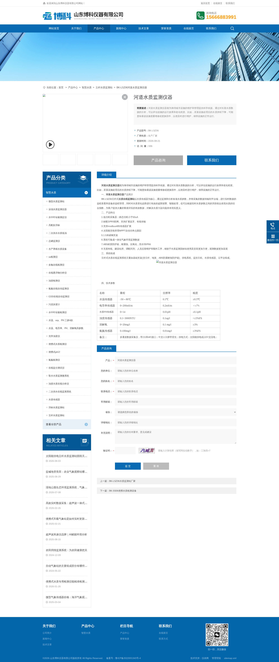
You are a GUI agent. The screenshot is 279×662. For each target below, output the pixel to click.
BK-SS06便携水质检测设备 (122, 490)
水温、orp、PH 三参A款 (61, 320)
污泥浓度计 (54, 304)
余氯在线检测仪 (56, 264)
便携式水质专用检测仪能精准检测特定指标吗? (72, 581)
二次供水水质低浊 (58, 233)
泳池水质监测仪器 (58, 209)
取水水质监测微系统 (59, 375)
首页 (61, 87)
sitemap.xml (230, 658)
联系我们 (230, 3)
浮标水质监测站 (56, 407)
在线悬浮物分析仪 (58, 272)
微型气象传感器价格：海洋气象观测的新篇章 (72, 597)
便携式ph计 (54, 352)
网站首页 (54, 28)
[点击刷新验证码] (147, 450)
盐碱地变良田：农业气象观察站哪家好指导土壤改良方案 (78, 471)
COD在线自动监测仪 (59, 296)
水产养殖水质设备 (58, 249)
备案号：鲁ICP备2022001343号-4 (123, 658)
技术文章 (144, 28)
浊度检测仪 (54, 280)
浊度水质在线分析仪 (59, 383)
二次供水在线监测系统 (60, 391)
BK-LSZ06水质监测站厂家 (122, 481)
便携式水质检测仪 (58, 344)
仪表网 (205, 658)
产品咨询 (158, 160)
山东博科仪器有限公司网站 (69, 3)
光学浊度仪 (54, 336)
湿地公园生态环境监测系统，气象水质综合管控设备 (75, 487)
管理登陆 (216, 658)
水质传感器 (54, 399)
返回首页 (205, 3)
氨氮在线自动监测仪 (59, 288)
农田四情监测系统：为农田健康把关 (66, 550)
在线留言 (217, 3)
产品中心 (99, 28)
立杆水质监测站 (104, 87)
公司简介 (47, 633)
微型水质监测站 (56, 201)
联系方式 (163, 638)
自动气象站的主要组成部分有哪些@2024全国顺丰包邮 (77, 565)
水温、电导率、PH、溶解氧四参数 (66, 328)
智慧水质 (87, 87)
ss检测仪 (53, 257)
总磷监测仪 (54, 241)
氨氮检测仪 (54, 360)
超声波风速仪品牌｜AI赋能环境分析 (66, 534)
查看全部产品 (53, 424)
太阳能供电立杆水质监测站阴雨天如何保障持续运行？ (77, 456)
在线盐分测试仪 (56, 368)
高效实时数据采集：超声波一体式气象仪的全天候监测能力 (79, 503)
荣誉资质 (166, 28)
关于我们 (76, 28)
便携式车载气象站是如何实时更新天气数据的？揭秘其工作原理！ (83, 518)
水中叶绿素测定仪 (58, 217)
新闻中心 (121, 28)
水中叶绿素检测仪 (58, 312)
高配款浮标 (54, 225)
